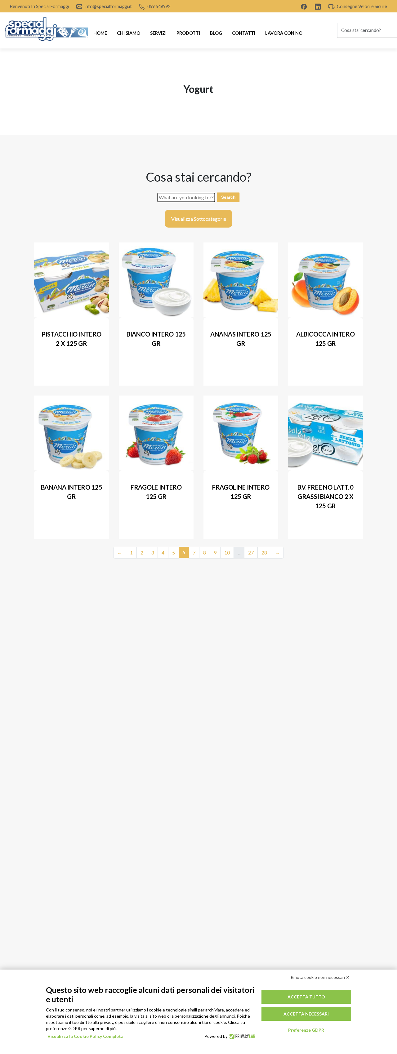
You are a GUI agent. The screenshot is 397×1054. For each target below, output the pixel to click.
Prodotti (188, 33)
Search (228, 197)
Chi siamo (128, 33)
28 (264, 552)
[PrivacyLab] (241, 1036)
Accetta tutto (306, 996)
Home (100, 33)
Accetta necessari (306, 1013)
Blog (216, 33)
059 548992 (158, 6)
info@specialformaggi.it (108, 6)
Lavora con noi (284, 33)
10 (227, 552)
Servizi (158, 33)
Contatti (243, 33)
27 (251, 552)
